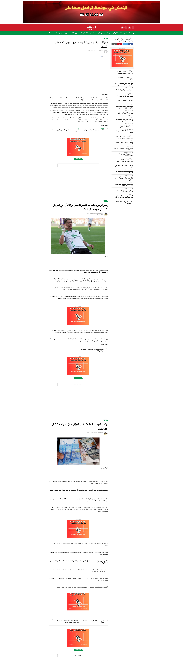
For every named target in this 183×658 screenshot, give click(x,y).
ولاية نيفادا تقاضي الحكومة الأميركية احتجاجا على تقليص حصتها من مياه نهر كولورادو (124, 179)
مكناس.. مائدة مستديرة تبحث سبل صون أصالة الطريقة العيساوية (124, 191)
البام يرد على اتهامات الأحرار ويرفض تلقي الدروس (124, 166)
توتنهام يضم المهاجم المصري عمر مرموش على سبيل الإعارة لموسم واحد (123, 149)
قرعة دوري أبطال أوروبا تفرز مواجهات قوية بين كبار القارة (124, 155)
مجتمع (61, 33)
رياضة (94, 37)
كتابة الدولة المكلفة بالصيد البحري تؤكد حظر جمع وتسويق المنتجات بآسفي (124, 84)
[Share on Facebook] (130, 44)
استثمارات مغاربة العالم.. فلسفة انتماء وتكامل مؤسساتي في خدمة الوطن (124, 101)
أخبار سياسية (126, 135)
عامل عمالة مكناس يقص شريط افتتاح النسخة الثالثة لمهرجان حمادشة (125, 95)
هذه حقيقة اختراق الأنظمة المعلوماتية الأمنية (124, 131)
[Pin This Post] (119, 44)
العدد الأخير (127, 33)
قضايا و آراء (67, 33)
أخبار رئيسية (130, 70)
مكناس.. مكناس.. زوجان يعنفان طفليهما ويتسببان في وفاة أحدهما (124, 202)
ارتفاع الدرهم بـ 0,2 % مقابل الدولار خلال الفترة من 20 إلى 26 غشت (125, 72)
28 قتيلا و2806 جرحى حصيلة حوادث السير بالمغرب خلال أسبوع (124, 120)
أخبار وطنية (115, 33)
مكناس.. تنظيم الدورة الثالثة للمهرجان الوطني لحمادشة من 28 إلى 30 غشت (124, 160)
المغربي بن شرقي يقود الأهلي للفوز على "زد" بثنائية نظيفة (124, 78)
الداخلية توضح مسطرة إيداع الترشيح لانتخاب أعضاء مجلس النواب (124, 90)
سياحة (89, 37)
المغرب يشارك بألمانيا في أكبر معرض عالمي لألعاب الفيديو (124, 172)
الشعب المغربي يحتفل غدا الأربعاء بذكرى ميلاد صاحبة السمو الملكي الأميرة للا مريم (124, 196)
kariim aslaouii (99, 191)
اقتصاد (55, 33)
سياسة (109, 33)
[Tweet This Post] (125, 44)
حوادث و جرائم (101, 33)
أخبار (121, 33)
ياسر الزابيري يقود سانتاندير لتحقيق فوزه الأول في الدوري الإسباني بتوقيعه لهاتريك (124, 40)
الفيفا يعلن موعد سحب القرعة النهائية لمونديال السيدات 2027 (124, 185)
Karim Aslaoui (99, 52)
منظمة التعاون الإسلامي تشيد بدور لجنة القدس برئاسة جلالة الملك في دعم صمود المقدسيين (124, 114)
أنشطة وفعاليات (84, 33)
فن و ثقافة (75, 33)
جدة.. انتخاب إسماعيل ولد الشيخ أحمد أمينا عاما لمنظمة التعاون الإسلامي (124, 137)
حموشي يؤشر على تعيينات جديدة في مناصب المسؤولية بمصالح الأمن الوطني (123, 126)
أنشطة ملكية (93, 33)
